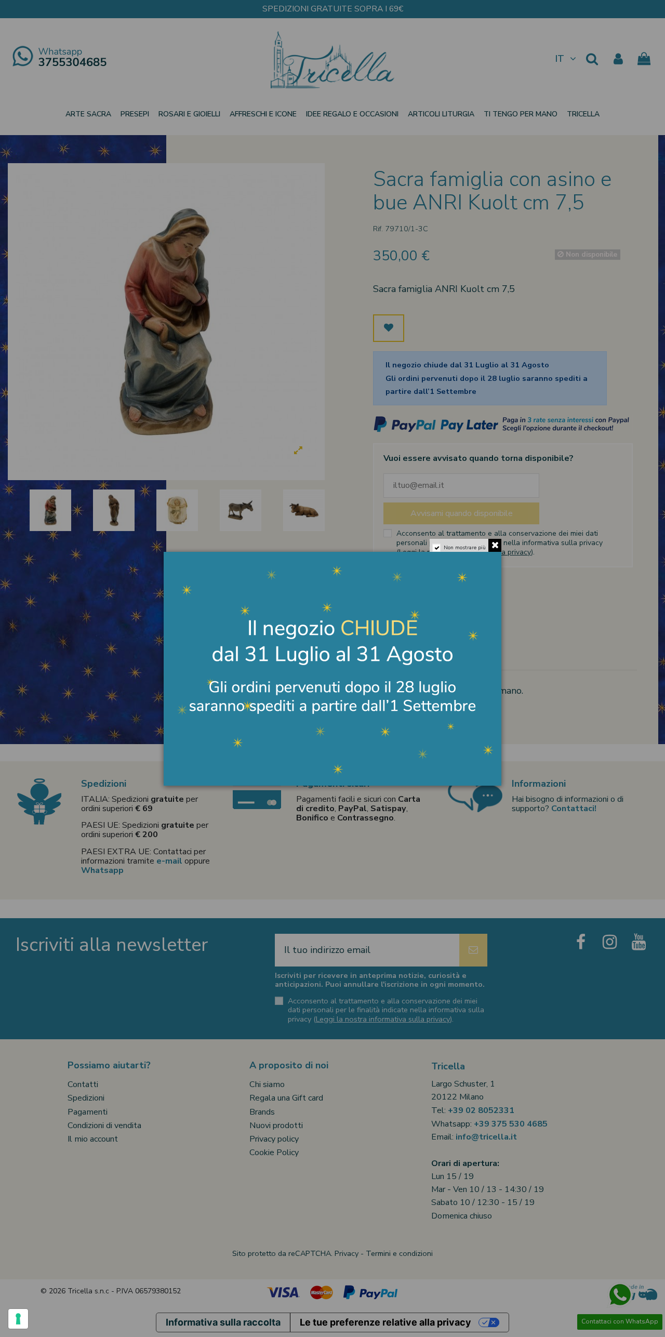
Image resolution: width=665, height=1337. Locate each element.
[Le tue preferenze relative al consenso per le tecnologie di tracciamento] (18, 1319)
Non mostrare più (465, 547)
